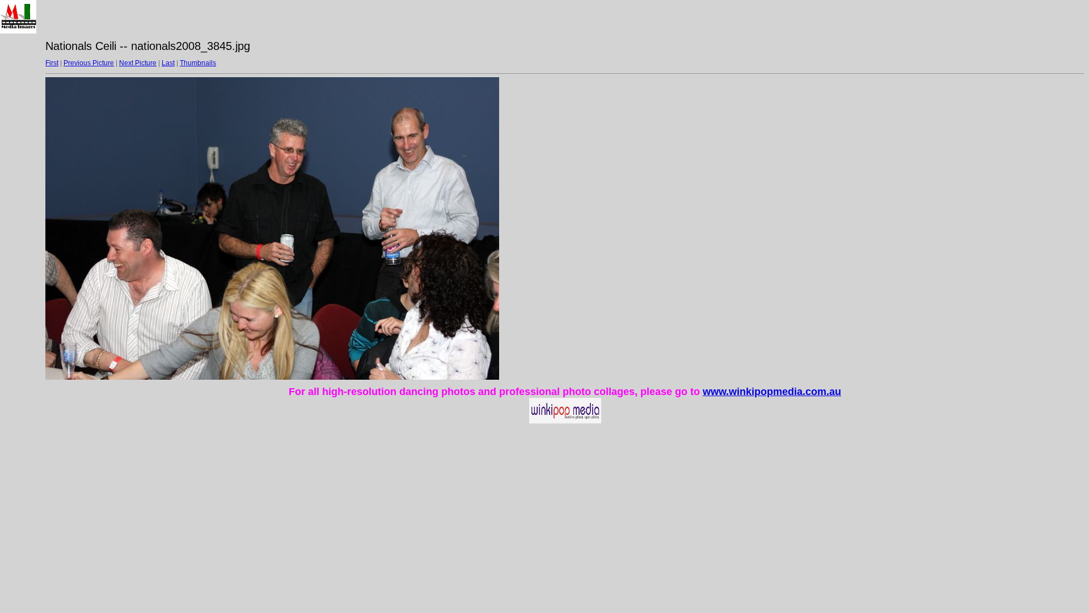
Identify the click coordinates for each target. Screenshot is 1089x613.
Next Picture (138, 63)
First (51, 63)
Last (168, 63)
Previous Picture (89, 63)
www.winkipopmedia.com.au (772, 391)
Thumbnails (198, 63)
